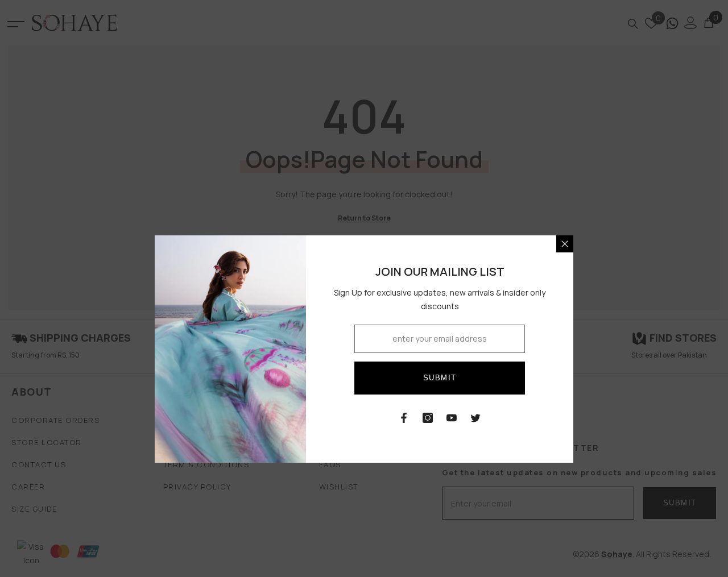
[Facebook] (404, 418)
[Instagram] (428, 418)
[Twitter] (475, 418)
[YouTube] (452, 418)
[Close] (564, 243)
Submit (440, 377)
